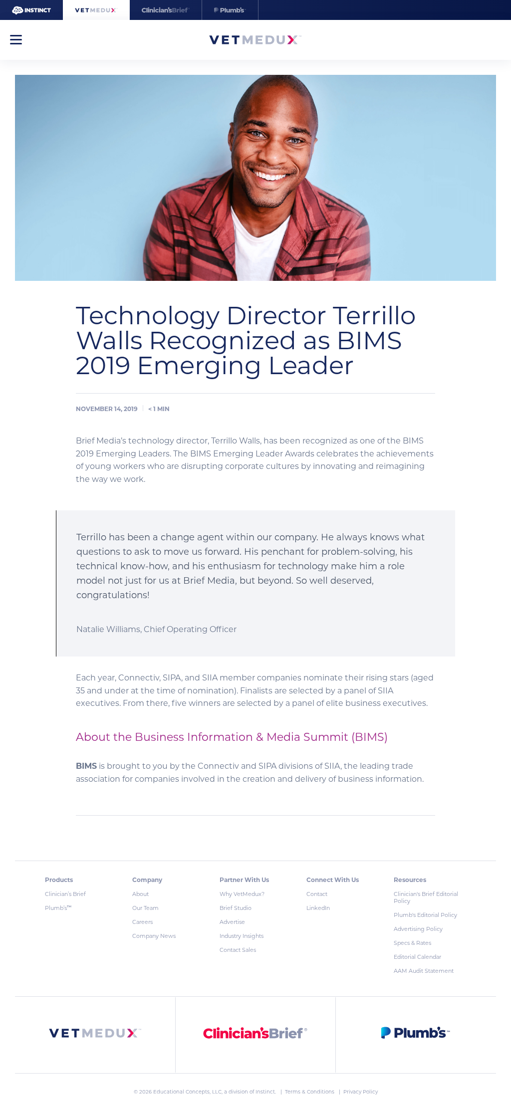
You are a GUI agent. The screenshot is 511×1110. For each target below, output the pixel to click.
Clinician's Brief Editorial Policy (426, 897)
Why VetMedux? (242, 893)
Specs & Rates (412, 942)
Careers (142, 921)
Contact (316, 893)
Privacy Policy (360, 1092)
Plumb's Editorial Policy (425, 914)
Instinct (265, 1092)
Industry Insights (241, 935)
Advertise (232, 921)
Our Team (145, 907)
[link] (95, 1035)
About (140, 893)
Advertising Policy (418, 928)
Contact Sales (238, 949)
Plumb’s (58, 907)
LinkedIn (318, 907)
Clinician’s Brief (65, 893)
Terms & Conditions (310, 1092)
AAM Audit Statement (424, 970)
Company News (154, 935)
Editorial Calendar (417, 956)
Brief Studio (236, 907)
